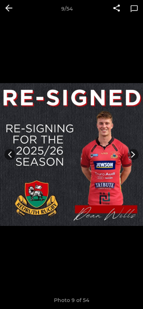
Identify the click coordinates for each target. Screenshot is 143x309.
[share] (116, 9)
